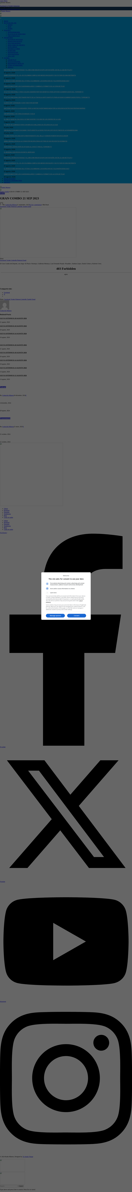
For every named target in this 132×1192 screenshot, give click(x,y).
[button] (66, 592)
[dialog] (66, 596)
